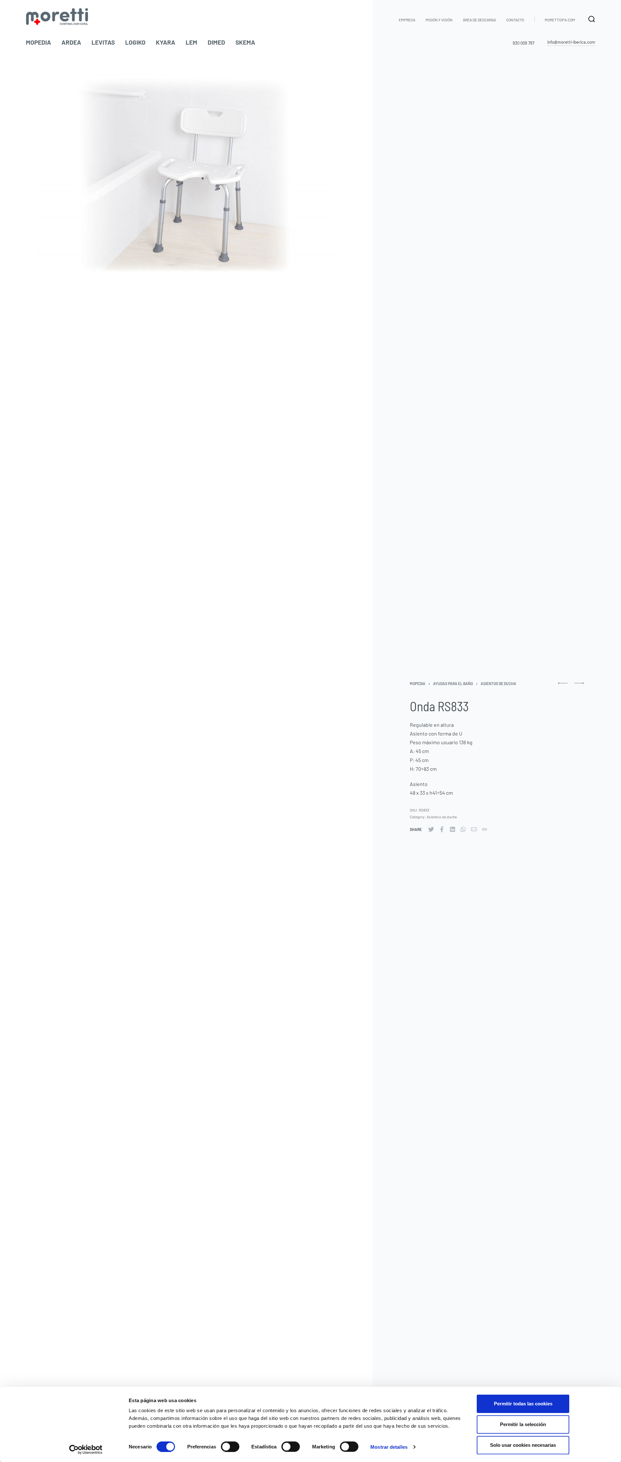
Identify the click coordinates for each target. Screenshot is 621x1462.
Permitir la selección (523, 1424)
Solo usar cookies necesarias (523, 1445)
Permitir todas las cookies (523, 1403)
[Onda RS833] (431, 829)
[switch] (230, 1446)
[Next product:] (579, 686)
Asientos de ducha (498, 683)
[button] (571, 42)
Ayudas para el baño (453, 683)
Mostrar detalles (389, 1446)
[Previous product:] (563, 686)
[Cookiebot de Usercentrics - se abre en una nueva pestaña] (86, 1449)
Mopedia (417, 683)
